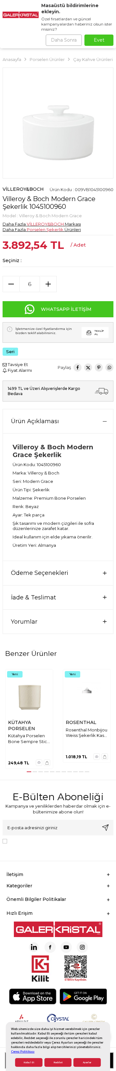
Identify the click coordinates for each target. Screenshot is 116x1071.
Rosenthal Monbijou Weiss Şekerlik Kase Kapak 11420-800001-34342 (86, 733)
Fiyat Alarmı (19, 370)
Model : (42, 215)
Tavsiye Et (17, 364)
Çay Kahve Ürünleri (93, 59)
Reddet (58, 1062)
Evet (99, 40)
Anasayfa (12, 59)
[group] (58, 123)
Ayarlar (87, 1062)
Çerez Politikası (22, 1051)
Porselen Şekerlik (45, 229)
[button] (29, 771)
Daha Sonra (64, 40)
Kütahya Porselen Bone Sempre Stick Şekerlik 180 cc (29, 738)
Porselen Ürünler (47, 59)
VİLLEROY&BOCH (23, 189)
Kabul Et (29, 1062)
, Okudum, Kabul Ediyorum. (47, 843)
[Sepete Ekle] (47, 763)
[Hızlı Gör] (39, 763)
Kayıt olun (105, 827)
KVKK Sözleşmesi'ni (32, 840)
